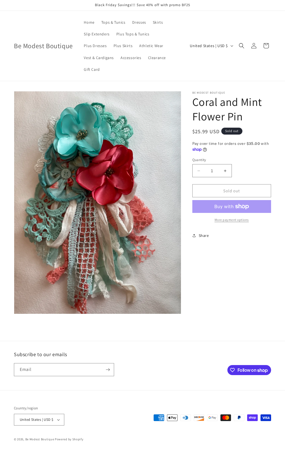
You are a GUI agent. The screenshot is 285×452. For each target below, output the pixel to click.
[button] (241, 46)
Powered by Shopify (69, 439)
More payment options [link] (232, 220)
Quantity (199, 159)
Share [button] (204, 235)
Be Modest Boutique (39, 439)
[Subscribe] (108, 369)
